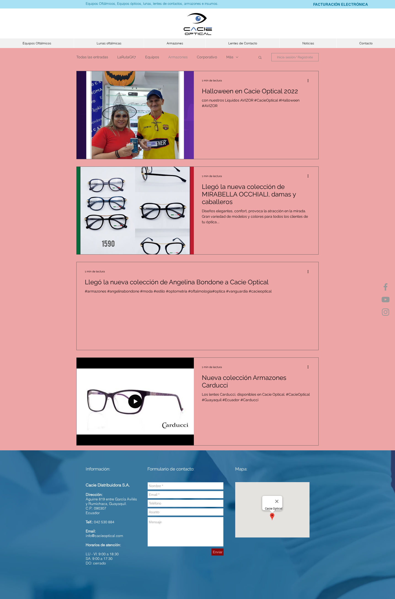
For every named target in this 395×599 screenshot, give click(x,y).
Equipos (152, 57)
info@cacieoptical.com (104, 535)
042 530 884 (104, 522)
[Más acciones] (309, 80)
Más (229, 57)
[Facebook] (385, 287)
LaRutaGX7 (126, 57)
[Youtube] (385, 299)
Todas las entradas (92, 57)
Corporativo (207, 57)
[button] (37, 43)
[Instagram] (385, 312)
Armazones (178, 57)
